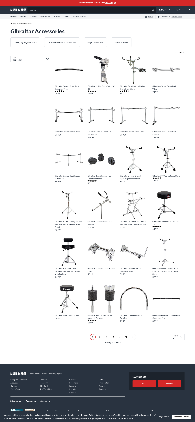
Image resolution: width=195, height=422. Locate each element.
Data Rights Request (153, 411)
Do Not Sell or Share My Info (132, 411)
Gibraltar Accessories (24, 24)
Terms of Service (91, 411)
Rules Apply (110, 3)
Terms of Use (126, 418)
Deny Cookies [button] (163, 416)
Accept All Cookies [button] (181, 416)
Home (12, 24)
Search (33, 10)
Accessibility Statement (109, 411)
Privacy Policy (88, 415)
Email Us (169, 383)
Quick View (68, 79)
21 (126, 337)
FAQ (144, 383)
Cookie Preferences (172, 411)
